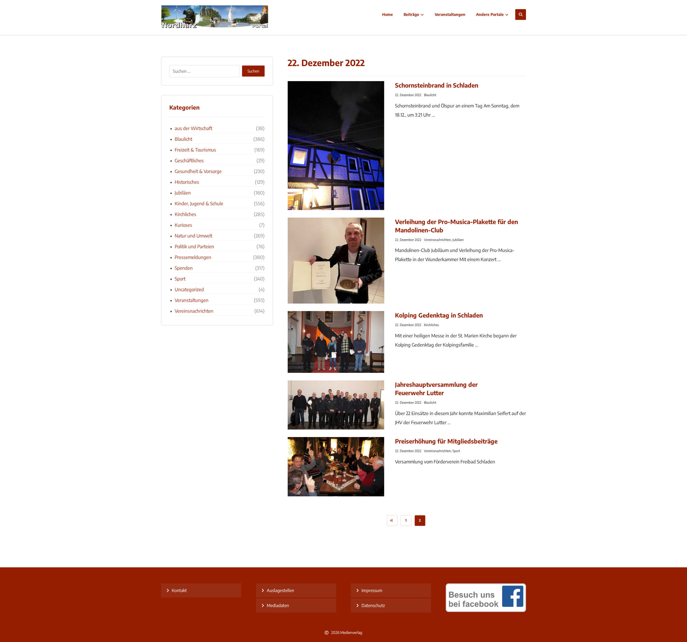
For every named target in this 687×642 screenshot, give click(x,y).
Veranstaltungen (192, 300)
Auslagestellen (280, 590)
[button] (520, 14)
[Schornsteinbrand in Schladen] (336, 145)
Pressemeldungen (193, 257)
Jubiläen (458, 240)
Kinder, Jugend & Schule (199, 203)
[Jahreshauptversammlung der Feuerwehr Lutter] (336, 405)
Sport (456, 451)
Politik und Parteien (194, 246)
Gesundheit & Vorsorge (198, 171)
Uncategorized (189, 289)
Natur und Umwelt (193, 236)
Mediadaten (278, 605)
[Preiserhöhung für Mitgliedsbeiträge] (336, 466)
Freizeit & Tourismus (195, 150)
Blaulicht (430, 95)
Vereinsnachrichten (437, 240)
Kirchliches (431, 325)
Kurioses (183, 225)
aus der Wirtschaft (193, 128)
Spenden (184, 268)
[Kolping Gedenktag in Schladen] (336, 342)
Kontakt (179, 590)
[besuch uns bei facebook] (486, 610)
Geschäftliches (189, 160)
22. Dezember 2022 (408, 95)
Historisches (187, 182)
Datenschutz (373, 605)
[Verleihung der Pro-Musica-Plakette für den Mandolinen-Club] (336, 261)
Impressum (371, 590)
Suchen (253, 71)
